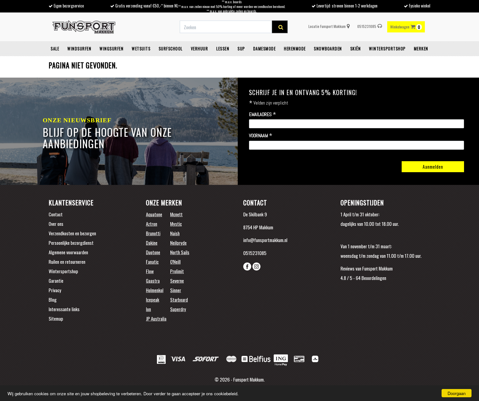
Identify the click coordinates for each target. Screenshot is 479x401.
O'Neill (175, 261)
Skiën (355, 49)
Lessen (222, 49)
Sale (55, 49)
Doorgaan (457, 393)
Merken (421, 49)
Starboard (179, 299)
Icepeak (152, 299)
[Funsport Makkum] (84, 27)
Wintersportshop (63, 270)
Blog (53, 299)
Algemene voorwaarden (68, 252)
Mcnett (176, 214)
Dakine (151, 242)
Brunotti (153, 233)
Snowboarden (328, 49)
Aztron (151, 223)
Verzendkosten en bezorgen (72, 233)
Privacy (55, 289)
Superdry (178, 308)
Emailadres (262, 114)
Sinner (175, 289)
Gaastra (153, 280)
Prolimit (177, 270)
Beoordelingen (373, 277)
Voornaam (260, 136)
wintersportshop (387, 49)
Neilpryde (178, 242)
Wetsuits (141, 49)
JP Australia (156, 318)
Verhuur (199, 49)
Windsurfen (79, 49)
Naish (175, 233)
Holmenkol (154, 289)
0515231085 (366, 26)
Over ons (56, 223)
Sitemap (56, 318)
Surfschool (171, 49)
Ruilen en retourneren (67, 261)
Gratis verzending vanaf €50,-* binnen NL (146, 6)
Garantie (56, 280)
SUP (241, 49)
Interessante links (64, 308)
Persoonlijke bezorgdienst (71, 242)
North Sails (179, 252)
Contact (56, 214)
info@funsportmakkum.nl (265, 239)
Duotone (153, 252)
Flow (150, 270)
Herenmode (295, 49)
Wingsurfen (111, 49)
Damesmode (264, 49)
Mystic (176, 223)
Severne (177, 280)
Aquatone (154, 214)
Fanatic (152, 261)
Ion (148, 308)
